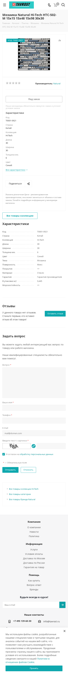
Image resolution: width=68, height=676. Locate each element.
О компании (34, 527)
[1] (7, 83)
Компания (34, 521)
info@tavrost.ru (51, 621)
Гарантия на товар (34, 567)
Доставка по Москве (34, 558)
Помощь (34, 575)
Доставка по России (34, 562)
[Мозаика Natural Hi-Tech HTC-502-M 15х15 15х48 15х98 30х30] (34, 54)
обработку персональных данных (36, 454)
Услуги (34, 549)
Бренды (34, 589)
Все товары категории (20, 494)
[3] (13, 83)
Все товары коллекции (19, 215)
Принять (34, 668)
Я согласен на (29, 454)
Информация (34, 543)
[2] (10, 83)
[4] (16, 83)
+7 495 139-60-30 (22, 620)
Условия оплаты (34, 553)
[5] (19, 83)
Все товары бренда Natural (22, 499)
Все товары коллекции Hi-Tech (23, 488)
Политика (34, 536)
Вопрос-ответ (34, 584)
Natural (56, 83)
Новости (34, 531)
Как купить (34, 580)
